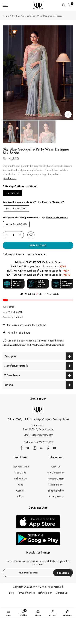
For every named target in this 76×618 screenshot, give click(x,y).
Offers (20, 496)
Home (6, 16)
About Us (55, 466)
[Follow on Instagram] (34, 448)
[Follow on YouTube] (54, 448)
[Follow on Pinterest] (48, 448)
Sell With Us (20, 478)
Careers (20, 490)
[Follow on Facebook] (21, 448)
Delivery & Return (13, 254)
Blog (11, 593)
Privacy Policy (56, 496)
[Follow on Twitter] (28, 448)
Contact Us (61, 593)
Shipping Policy (56, 490)
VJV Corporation (55, 472)
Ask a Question (36, 254)
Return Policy (55, 484)
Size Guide (20, 472)
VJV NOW (38, 586)
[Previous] (5, 72)
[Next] (70, 72)
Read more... (10, 178)
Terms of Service (26, 593)
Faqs (20, 484)
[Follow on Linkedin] (41, 448)
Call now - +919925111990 (38, 442)
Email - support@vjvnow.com (38, 435)
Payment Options (55, 478)
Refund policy (45, 593)
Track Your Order (20, 466)
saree (11, 306)
